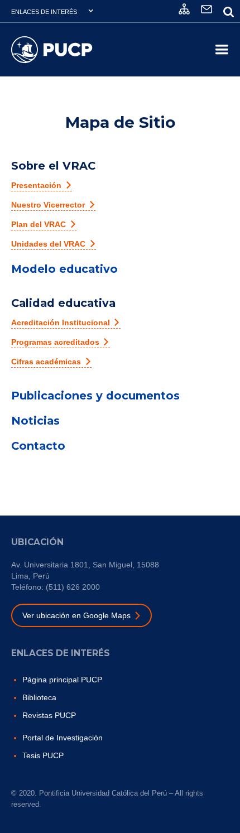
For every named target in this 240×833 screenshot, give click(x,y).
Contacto (38, 445)
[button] (52, 11)
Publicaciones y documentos (95, 395)
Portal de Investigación (62, 737)
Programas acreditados (55, 342)
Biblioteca (39, 697)
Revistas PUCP (49, 715)
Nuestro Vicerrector (48, 204)
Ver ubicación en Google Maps (76, 615)
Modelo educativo (64, 269)
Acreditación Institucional (60, 322)
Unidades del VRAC (48, 243)
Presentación (36, 185)
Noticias (35, 420)
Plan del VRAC (38, 224)
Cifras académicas (46, 361)
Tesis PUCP (43, 755)
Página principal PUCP (62, 679)
